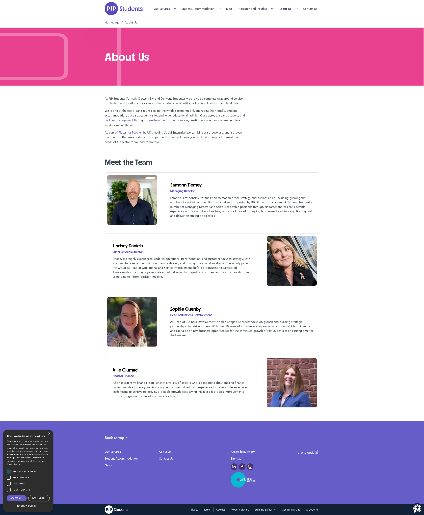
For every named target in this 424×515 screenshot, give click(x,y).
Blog (229, 8)
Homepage (112, 22)
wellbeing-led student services (168, 120)
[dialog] (28, 471)
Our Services (162, 8)
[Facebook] (242, 466)
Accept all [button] (16, 498)
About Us (285, 8)
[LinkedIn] (234, 466)
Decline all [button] (39, 498)
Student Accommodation (198, 8)
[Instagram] (250, 466)
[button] (417, 508)
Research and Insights (253, 8)
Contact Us (310, 8)
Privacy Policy (13, 464)
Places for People (130, 132)
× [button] (49, 433)
